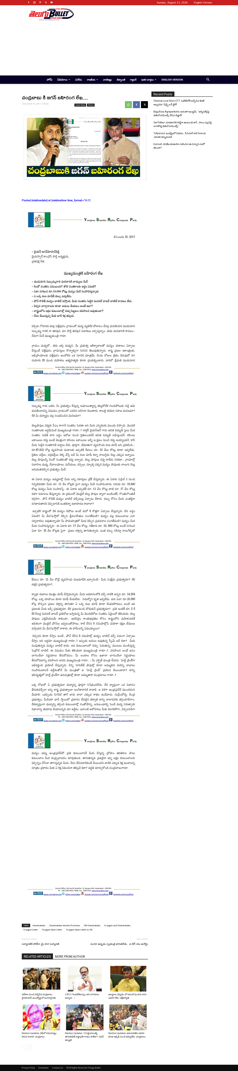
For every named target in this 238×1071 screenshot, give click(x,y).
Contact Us (57, 1067)
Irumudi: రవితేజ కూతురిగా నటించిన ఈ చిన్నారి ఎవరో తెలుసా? (179, 146)
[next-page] (29, 1047)
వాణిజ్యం (107, 79)
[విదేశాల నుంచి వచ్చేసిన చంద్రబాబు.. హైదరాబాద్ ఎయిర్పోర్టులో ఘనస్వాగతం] (42, 979)
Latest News (80, 105)
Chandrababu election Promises (64, 925)
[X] (45, 2)
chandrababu (38, 925)
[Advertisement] (142, 14)
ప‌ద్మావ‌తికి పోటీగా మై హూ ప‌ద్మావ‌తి (40, 944)
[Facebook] (28, 2)
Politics (91, 105)
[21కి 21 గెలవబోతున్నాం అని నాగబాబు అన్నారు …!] (85, 979)
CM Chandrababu (92, 925)
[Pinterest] (40, 2)
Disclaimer (43, 1067)
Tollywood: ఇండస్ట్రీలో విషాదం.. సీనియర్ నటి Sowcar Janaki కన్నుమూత (179, 135)
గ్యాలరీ (133, 79)
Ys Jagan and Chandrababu (117, 925)
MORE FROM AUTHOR (70, 956)
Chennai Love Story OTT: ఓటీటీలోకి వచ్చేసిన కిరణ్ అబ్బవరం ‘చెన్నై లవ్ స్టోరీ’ (178, 102)
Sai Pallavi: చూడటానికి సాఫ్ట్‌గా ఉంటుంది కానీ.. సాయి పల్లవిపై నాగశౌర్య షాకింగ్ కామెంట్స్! (182, 124)
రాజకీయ (91, 79)
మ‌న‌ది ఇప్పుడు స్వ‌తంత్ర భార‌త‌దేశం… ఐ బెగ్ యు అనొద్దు (119, 944)
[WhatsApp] (128, 104)
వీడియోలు (62, 79)
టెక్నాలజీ (121, 79)
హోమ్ (49, 79)
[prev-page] (24, 1047)
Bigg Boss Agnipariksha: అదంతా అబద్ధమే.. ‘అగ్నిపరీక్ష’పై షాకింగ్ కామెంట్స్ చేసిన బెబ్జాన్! (181, 113)
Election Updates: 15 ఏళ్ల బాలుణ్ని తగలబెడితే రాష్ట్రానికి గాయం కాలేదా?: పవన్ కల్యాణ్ (84, 1036)
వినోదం (78, 79)
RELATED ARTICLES (37, 956)
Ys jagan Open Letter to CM (79, 929)
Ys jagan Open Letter (52, 929)
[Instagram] (34, 2)
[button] (208, 80)
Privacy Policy (28, 1067)
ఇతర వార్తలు (147, 79)
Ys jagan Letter (30, 929)
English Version (172, 79)
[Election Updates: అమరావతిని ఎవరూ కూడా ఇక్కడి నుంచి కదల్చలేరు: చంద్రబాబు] (128, 1017)
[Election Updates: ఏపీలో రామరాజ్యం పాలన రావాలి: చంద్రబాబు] (42, 1017)
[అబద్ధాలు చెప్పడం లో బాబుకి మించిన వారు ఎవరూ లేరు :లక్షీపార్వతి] (128, 979)
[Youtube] (51, 2)
